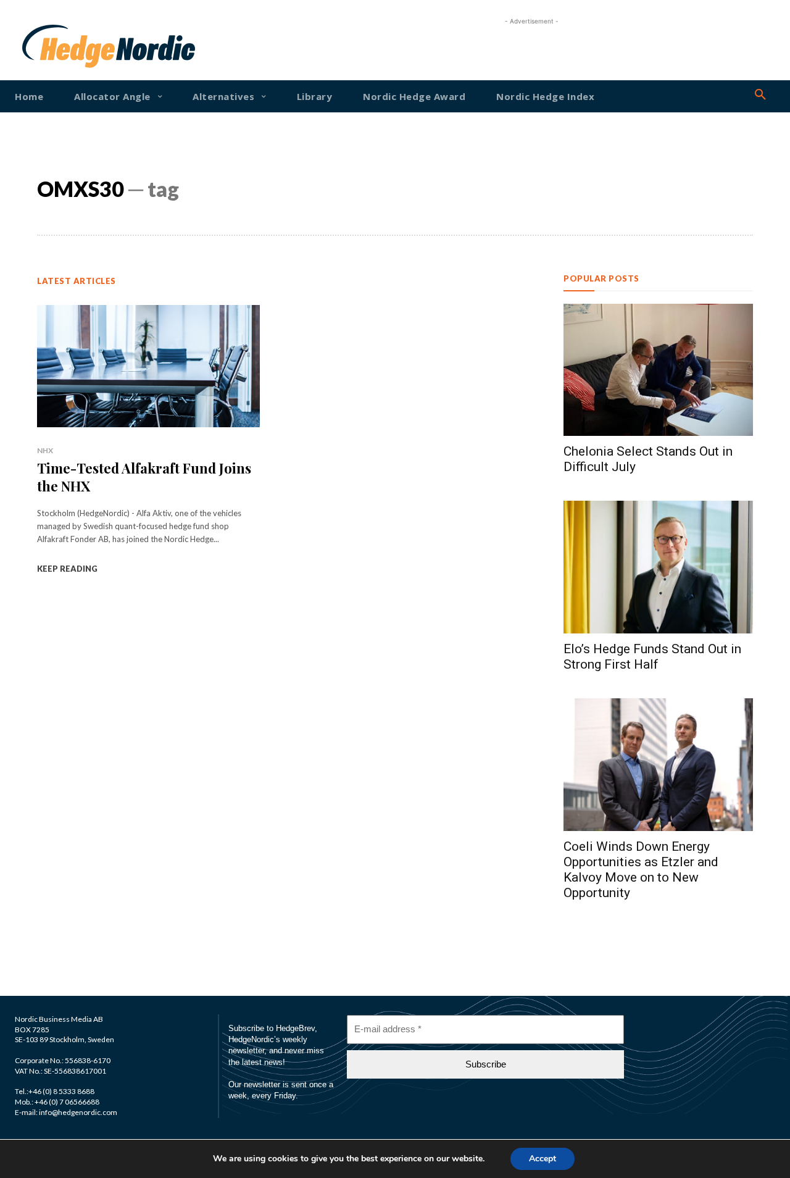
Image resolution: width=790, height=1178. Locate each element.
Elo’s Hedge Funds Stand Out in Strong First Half (652, 656)
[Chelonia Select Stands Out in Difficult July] (658, 370)
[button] (760, 95)
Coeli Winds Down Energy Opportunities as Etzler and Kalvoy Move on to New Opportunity (640, 869)
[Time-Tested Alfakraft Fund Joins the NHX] (148, 366)
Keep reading (67, 569)
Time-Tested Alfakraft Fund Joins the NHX (144, 477)
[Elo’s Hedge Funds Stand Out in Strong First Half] (658, 567)
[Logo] (54, 46)
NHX (45, 450)
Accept (542, 1158)
